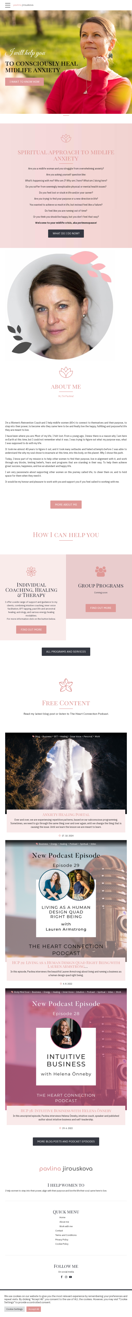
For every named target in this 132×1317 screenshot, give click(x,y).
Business (47, 736)
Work (97, 736)
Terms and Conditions (66, 1235)
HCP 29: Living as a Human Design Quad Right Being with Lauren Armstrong (66, 964)
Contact (59, 1230)
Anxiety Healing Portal (66, 814)
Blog (37, 736)
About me (64, 1221)
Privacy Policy (61, 1239)
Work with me (66, 1226)
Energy (54, 843)
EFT (56, 736)
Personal (88, 736)
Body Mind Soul (21, 992)
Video (93, 843)
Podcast (74, 843)
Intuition (80, 992)
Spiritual (84, 843)
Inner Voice (75, 736)
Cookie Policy (61, 1243)
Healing (64, 736)
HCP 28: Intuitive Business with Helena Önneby (66, 1110)
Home (62, 1217)
